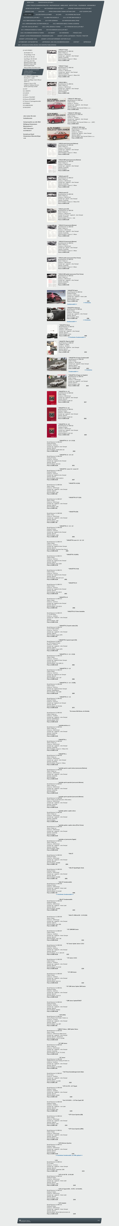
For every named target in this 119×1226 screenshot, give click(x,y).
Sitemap (28, 1220)
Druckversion (23, 1220)
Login (99, 1220)
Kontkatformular (27, 118)
